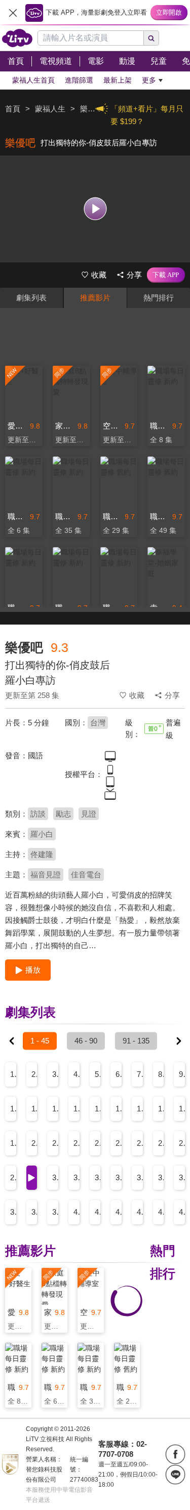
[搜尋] (151, 38)
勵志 (63, 813)
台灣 (97, 722)
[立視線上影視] (17, 38)
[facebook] (175, 1454)
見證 (88, 813)
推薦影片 (95, 297)
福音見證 (45, 874)
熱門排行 (158, 297)
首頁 (12, 108)
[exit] (12, 12)
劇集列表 (31, 297)
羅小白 (41, 834)
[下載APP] (166, 275)
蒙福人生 (50, 108)
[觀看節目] (95, 209)
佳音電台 (86, 874)
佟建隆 (41, 854)
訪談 (38, 813)
